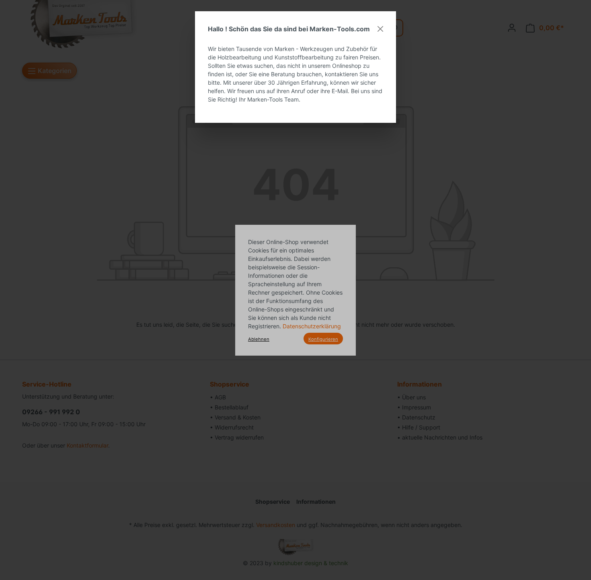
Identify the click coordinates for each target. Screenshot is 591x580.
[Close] (380, 29)
